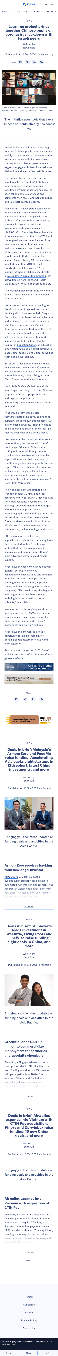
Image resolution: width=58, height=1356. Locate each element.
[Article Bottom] (29, 679)
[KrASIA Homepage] (29, 4)
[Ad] (29, 720)
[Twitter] (27, 62)
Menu (28, 1353)
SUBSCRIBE (49, 4)
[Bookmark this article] (51, 55)
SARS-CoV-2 (12, 232)
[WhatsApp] (41, 62)
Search (9, 1353)
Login (48, 1353)
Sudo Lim (29, 780)
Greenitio (10, 1062)
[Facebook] (20, 62)
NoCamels (29, 47)
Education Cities (26, 344)
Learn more (11, 1344)
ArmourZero (11, 876)
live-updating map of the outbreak (26, 275)
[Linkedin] (34, 62)
